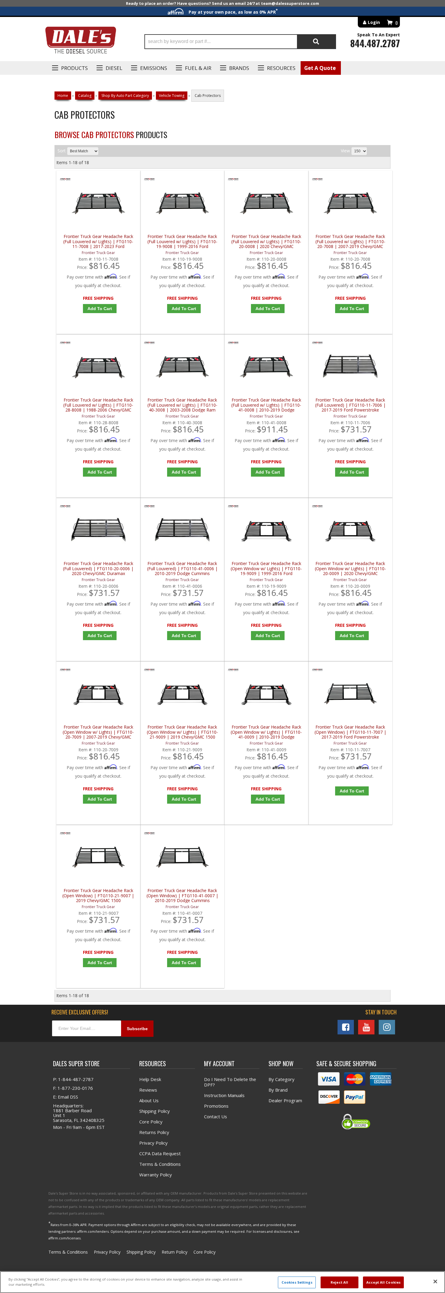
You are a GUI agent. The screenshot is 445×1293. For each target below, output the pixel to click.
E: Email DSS (65, 1097)
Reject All (339, 1282)
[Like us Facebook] (346, 1027)
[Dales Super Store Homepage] (80, 41)
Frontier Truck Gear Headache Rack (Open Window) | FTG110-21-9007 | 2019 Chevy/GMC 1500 (98, 895)
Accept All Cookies (383, 1282)
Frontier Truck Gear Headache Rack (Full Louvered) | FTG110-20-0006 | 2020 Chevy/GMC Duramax (98, 568)
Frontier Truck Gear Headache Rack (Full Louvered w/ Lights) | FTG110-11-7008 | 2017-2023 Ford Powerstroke (98, 241)
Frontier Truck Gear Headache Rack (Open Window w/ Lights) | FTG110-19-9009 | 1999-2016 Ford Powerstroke (266, 568)
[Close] (435, 1281)
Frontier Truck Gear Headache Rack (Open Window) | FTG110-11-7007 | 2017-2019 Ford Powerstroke (350, 732)
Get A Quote (320, 67)
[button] (240, 41)
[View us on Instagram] (387, 1027)
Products (74, 67)
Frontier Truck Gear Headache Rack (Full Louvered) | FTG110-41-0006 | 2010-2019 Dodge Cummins (182, 568)
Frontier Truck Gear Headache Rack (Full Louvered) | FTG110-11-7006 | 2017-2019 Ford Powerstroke (350, 405)
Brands (239, 67)
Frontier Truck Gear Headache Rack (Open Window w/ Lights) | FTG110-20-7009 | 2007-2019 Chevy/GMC (98, 732)
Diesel (114, 67)
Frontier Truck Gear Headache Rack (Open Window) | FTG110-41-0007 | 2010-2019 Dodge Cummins (182, 895)
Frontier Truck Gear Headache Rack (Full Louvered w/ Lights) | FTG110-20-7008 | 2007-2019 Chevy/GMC (350, 241)
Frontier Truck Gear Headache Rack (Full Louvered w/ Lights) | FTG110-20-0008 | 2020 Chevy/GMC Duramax (266, 241)
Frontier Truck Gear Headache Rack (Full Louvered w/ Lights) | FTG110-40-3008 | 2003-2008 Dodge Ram (182, 405)
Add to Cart (99, 308)
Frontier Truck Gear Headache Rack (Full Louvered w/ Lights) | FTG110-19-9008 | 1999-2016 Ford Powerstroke (182, 241)
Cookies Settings (297, 1282)
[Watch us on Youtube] (366, 1027)
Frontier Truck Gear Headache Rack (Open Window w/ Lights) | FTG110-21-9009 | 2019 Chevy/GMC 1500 (182, 732)
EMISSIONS (153, 67)
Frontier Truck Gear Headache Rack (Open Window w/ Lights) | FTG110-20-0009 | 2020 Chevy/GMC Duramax (350, 568)
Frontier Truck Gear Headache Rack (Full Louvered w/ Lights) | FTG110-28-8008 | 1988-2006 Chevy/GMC (98, 405)
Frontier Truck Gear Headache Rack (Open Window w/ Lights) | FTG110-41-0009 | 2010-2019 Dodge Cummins (266, 732)
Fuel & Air (198, 67)
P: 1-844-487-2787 (73, 1079)
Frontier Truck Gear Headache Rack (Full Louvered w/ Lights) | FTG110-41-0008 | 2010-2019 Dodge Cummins (266, 405)
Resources (281, 67)
